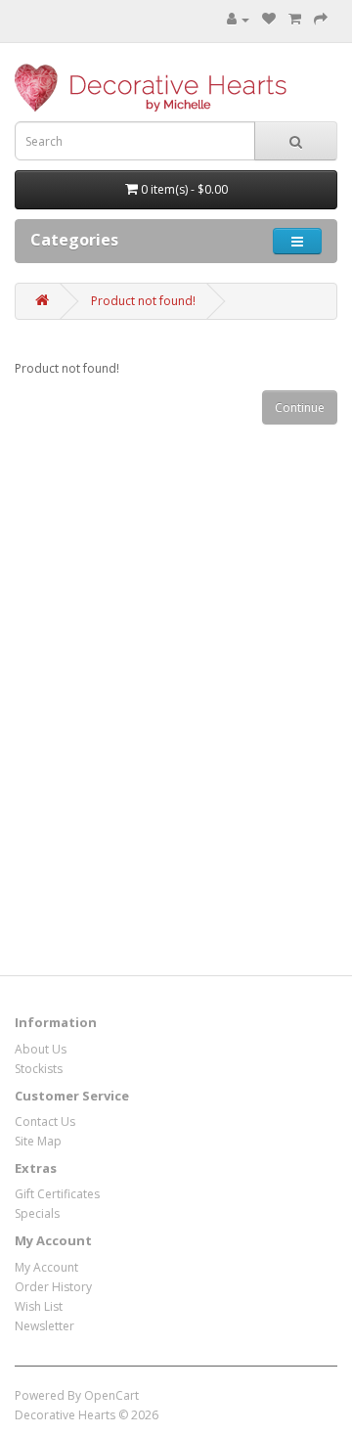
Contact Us (45, 1121)
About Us (40, 1049)
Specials (37, 1213)
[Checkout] (321, 19)
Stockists (39, 1068)
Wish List (39, 1306)
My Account (46, 1267)
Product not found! (143, 300)
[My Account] (238, 19)
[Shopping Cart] (294, 19)
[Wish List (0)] (269, 19)
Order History (53, 1286)
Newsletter (44, 1326)
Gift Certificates (57, 1194)
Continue (300, 407)
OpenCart (111, 1395)
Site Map (38, 1141)
